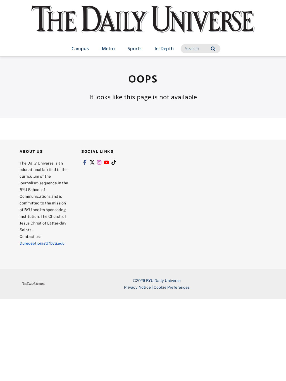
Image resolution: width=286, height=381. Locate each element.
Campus (80, 48)
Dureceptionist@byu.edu (42, 243)
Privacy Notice (137, 287)
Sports (135, 48)
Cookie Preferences (172, 287)
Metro (108, 48)
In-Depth (164, 48)
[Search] (213, 49)
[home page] (143, 25)
